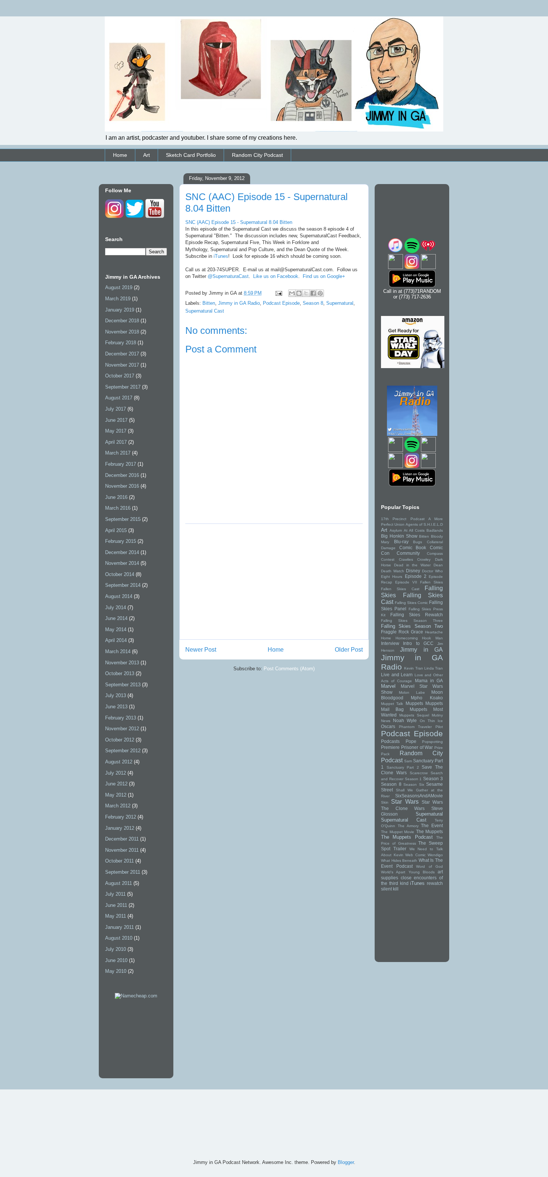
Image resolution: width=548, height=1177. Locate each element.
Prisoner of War (417, 747)
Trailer (399, 848)
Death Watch (392, 571)
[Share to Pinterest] (320, 293)
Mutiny (437, 715)
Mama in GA (429, 680)
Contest (387, 559)
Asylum (396, 530)
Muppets (414, 703)
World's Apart (393, 872)
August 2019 (118, 287)
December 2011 (122, 839)
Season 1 (413, 779)
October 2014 (119, 574)
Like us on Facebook (275, 276)
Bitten (208, 303)
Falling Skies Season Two (412, 626)
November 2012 (122, 728)
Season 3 (433, 778)
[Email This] (292, 293)
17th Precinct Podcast (403, 519)
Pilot (439, 727)
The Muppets (429, 831)
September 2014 (123, 585)
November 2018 (122, 332)
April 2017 (116, 442)
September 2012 (123, 750)
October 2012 (119, 740)
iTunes (221, 256)
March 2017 (117, 453)
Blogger (346, 1162)
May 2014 (115, 629)
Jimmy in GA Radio (239, 303)
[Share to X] (306, 293)
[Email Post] (278, 293)
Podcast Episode (281, 303)
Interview (390, 643)
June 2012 (116, 784)
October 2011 (119, 861)
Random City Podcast (257, 155)
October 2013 (119, 673)
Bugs (417, 542)
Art (146, 155)
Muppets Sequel (414, 715)
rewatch (435, 883)
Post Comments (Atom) (289, 668)
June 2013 (116, 706)
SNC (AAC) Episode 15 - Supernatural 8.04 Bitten (238, 222)
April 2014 (116, 640)
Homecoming (407, 638)
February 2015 (120, 541)
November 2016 (122, 486)
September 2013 (123, 684)
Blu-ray (401, 541)
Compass (435, 553)
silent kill (390, 888)
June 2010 (116, 960)
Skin (384, 802)
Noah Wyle (405, 720)
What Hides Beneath (399, 860)
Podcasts (390, 741)
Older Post (349, 649)
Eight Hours (391, 577)
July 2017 (115, 409)
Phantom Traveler (415, 727)
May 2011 (115, 916)
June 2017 (116, 420)
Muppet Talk (392, 704)
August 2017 (118, 398)
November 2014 (122, 563)
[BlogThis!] (299, 293)
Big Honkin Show (399, 536)
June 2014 (116, 618)
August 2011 (118, 883)
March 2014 (117, 651)
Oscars (388, 726)
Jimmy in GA (421, 649)
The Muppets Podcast (407, 837)
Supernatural (339, 303)
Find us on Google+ (324, 276)
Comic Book (412, 547)
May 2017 (115, 431)
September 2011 (122, 872)
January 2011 (119, 927)
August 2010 (118, 938)
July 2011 (115, 894)
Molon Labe (412, 692)
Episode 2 (415, 576)
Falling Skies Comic (411, 603)
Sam (408, 761)
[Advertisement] (274, 581)
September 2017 (123, 387)
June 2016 (116, 497)
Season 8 (313, 303)
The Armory (408, 826)
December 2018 (122, 320)
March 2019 (117, 298)
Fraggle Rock (395, 631)
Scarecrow (419, 773)
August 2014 (118, 596)
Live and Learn (397, 674)
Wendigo (435, 855)
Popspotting (432, 742)
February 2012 (120, 817)
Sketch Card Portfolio (191, 155)
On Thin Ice (431, 721)
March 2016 (117, 508)
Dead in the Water (412, 565)
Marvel (388, 686)
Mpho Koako (427, 697)
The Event (432, 825)
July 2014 (115, 607)
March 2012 (117, 806)
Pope (411, 741)
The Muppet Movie (397, 832)
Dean (438, 565)
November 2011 (122, 850)
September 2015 (123, 519)
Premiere (390, 747)
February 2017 (120, 464)
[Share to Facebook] (313, 293)
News (385, 721)
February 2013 (120, 718)
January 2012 (119, 828)
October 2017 (119, 376)
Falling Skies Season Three (412, 620)
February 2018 (120, 342)
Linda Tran (433, 668)
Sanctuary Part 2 (403, 767)
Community (408, 553)
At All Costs (414, 530)
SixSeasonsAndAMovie (419, 795)
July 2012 (115, 773)
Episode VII (406, 582)
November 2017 (122, 365)
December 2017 (122, 354)
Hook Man (432, 638)
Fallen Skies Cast (400, 589)
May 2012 (115, 795)
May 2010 (115, 971)
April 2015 (116, 530)
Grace (417, 631)
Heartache (434, 632)
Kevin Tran (413, 668)
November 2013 (122, 662)
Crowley (424, 559)
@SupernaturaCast (228, 276)
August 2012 (118, 762)
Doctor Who (432, 571)
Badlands (434, 530)
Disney (413, 570)
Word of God (429, 866)
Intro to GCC (418, 643)
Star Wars (404, 801)
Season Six (413, 784)
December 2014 (122, 552)
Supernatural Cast (204, 311)
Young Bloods (422, 872)
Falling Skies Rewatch (416, 614)
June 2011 (116, 905)
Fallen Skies (431, 582)
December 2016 (122, 475)
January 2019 (119, 310)
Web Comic (415, 855)
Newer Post (200, 649)
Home (120, 155)
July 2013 (115, 695)
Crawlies (406, 559)
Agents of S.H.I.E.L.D (424, 524)
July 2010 (115, 949)
